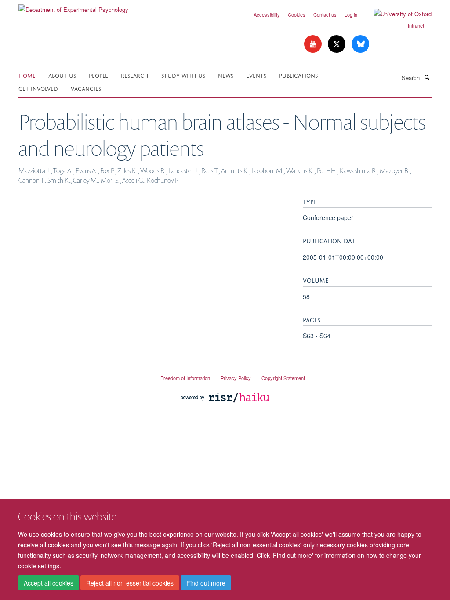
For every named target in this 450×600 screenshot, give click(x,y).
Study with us (183, 75)
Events (256, 75)
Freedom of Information (185, 377)
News (225, 75)
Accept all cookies (48, 582)
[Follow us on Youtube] (313, 44)
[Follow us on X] (337, 44)
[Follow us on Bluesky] (360, 44)
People (98, 75)
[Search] (427, 77)
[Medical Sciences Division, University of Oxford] (82, 374)
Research (135, 75)
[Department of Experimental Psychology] (73, 6)
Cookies (296, 14)
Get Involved (38, 88)
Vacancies (86, 88)
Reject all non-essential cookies (130, 582)
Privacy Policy (236, 377)
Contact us (325, 14)
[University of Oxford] (396, 14)
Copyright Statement (283, 377)
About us (62, 75)
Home (27, 75)
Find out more (205, 582)
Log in (351, 14)
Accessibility (267, 14)
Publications (298, 75)
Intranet (416, 25)
